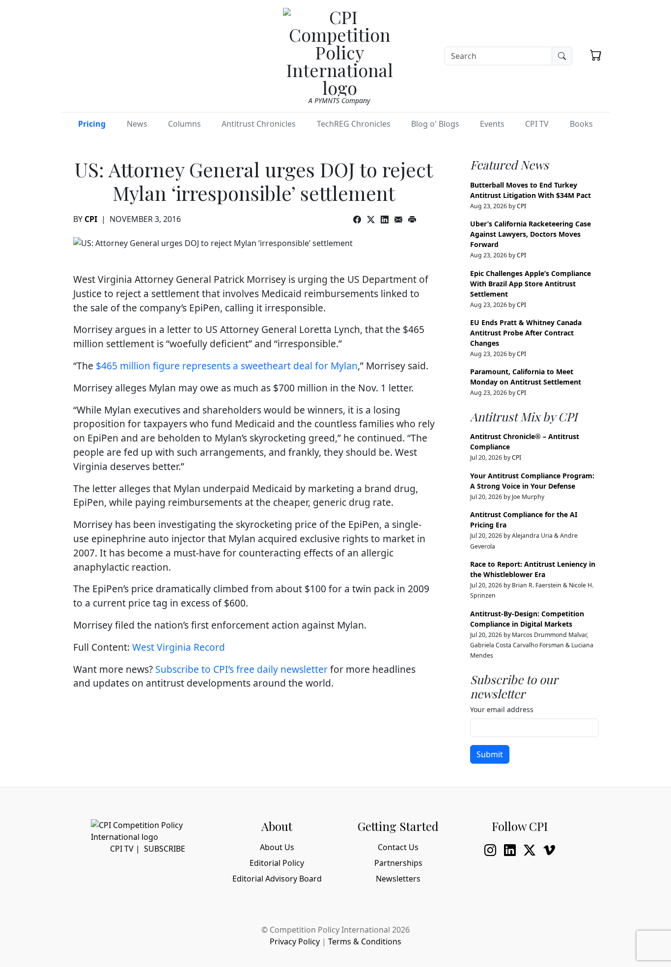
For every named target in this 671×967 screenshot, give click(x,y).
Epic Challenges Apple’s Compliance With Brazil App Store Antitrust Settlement (530, 284)
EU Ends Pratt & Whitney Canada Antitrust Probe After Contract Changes (526, 333)
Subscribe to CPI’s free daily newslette (239, 669)
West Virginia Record (178, 647)
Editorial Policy (277, 862)
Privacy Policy (295, 941)
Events (492, 123)
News (137, 123)
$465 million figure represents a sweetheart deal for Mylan (227, 365)
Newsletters (398, 878)
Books (581, 123)
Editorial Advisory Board (277, 878)
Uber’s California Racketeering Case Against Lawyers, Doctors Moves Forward (530, 234)
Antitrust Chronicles (259, 123)
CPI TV (537, 123)
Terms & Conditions (364, 941)
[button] (596, 55)
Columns (184, 123)
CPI (90, 219)
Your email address (501, 709)
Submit (489, 754)
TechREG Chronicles (354, 123)
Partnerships (398, 862)
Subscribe (164, 848)
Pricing (92, 123)
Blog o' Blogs (435, 123)
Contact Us (398, 847)
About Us (277, 847)
